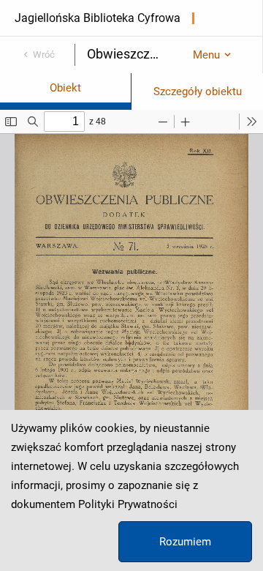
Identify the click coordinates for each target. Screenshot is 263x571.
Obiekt (65, 87)
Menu (206, 54)
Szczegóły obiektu (197, 91)
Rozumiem (185, 541)
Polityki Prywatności (128, 504)
